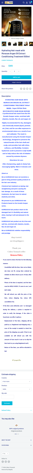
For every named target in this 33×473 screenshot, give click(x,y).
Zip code (4, 393)
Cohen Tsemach (7, 60)
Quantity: (4, 71)
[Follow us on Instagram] (6, 462)
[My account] (27, 2)
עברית (3, 453)
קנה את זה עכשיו (16, 82)
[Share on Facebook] (21, 88)
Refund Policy (6, 410)
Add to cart (16, 77)
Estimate (7, 403)
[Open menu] (2, 2)
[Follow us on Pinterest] (9, 462)
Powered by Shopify (7, 469)
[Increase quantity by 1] (18, 71)
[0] (30, 3)
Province (4, 385)
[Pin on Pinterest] (24, 88)
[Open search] (24, 2)
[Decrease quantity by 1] (10, 71)
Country (4, 378)
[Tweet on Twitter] (27, 88)
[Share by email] (30, 88)
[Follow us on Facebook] (3, 462)
